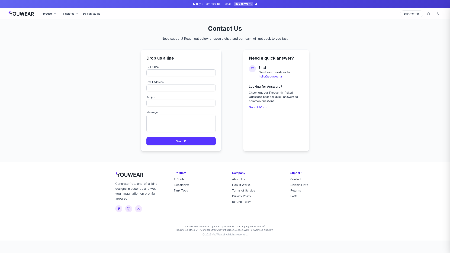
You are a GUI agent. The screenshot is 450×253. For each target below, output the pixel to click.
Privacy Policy (241, 196)
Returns (295, 190)
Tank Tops (181, 190)
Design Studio (91, 13)
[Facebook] (118, 208)
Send (179, 141)
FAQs (293, 196)
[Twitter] (138, 208)
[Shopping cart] (428, 14)
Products (47, 13)
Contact (295, 179)
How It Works (241, 185)
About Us (238, 179)
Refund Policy (241, 201)
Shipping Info (299, 185)
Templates (67, 13)
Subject (151, 97)
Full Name (152, 66)
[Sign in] (438, 14)
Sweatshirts (181, 185)
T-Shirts (179, 179)
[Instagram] (128, 208)
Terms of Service (243, 190)
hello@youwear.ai (270, 76)
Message (152, 112)
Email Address (155, 81)
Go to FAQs (258, 107)
